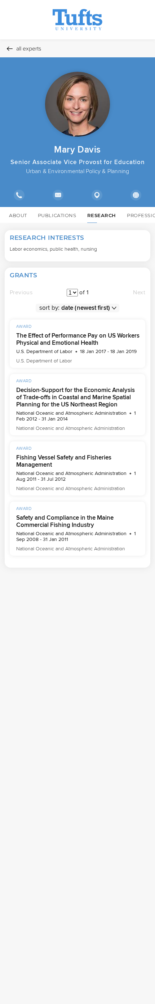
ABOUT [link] (18, 215)
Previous (21, 292)
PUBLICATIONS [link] (57, 215)
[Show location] (97, 195)
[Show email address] (58, 195)
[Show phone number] (19, 195)
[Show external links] (135, 195)
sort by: (49, 308)
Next (139, 292)
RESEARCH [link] (101, 215)
